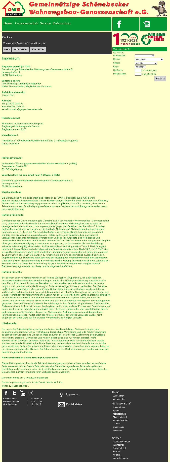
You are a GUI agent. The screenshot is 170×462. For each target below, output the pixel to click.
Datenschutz (62, 23)
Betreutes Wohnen (121, 442)
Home (7, 23)
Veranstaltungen (120, 458)
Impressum (72, 394)
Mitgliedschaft (119, 414)
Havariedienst (119, 448)
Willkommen (118, 396)
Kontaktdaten (74, 404)
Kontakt (116, 451)
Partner (116, 424)
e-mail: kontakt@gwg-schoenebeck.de (22, 109)
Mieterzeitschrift (120, 417)
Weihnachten (119, 399)
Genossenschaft (26, 23)
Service (45, 23)
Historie (116, 410)
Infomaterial (118, 445)
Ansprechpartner (120, 420)
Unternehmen (119, 407)
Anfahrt (116, 455)
